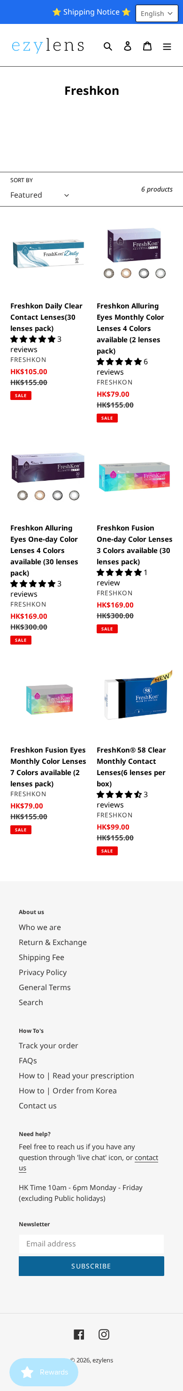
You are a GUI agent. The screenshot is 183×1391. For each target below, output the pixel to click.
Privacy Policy (43, 972)
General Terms (45, 987)
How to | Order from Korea (68, 1090)
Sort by (21, 180)
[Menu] (167, 45)
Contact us (38, 1105)
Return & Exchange (53, 942)
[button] (157, 13)
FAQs (28, 1060)
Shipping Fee (41, 957)
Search (31, 1002)
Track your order (48, 1045)
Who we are (40, 927)
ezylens (102, 1360)
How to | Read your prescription (76, 1075)
